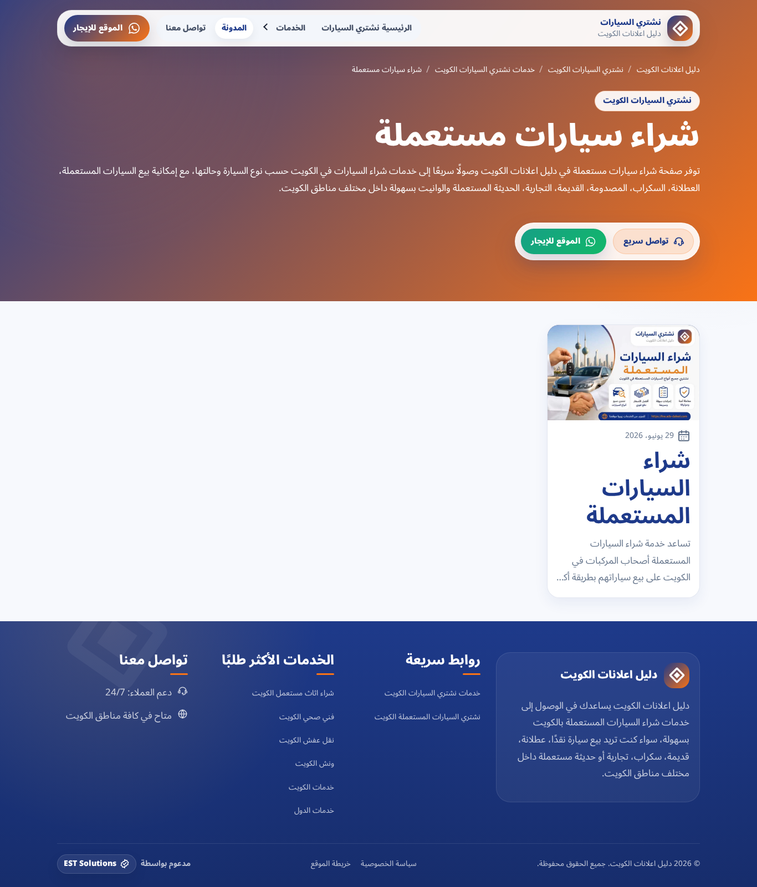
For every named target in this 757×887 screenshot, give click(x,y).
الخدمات (290, 28)
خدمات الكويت (311, 787)
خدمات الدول (314, 810)
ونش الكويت (314, 763)
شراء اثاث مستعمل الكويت (293, 693)
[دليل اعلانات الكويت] (676, 675)
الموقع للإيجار (97, 28)
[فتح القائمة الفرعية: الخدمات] (266, 28)
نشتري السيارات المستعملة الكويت (427, 717)
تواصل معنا (186, 28)
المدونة (234, 28)
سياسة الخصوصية (389, 863)
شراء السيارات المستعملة (638, 488)
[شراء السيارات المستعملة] (624, 372)
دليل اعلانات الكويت (668, 69)
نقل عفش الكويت (306, 740)
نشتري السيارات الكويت (585, 69)
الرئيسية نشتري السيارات (366, 28)
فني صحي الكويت (306, 717)
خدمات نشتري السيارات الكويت (485, 69)
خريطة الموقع (331, 863)
